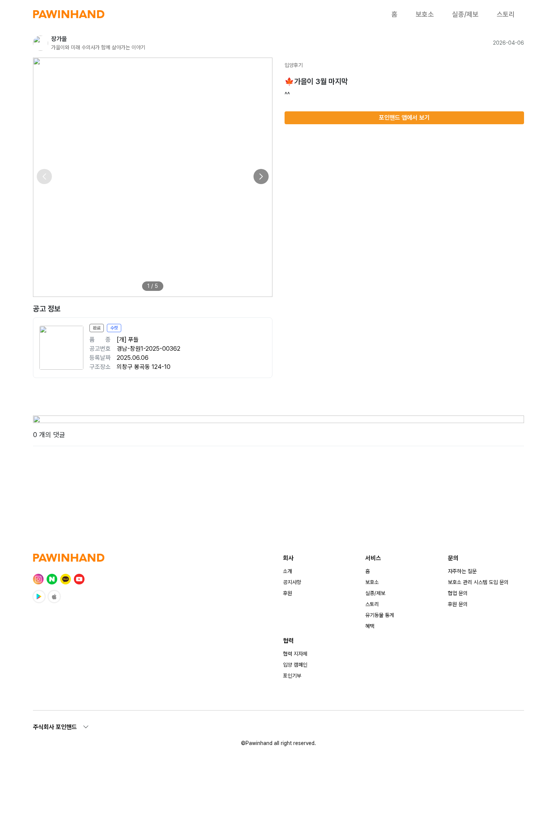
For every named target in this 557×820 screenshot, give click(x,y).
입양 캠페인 (295, 665)
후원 (287, 593)
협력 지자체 (295, 654)
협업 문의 (458, 593)
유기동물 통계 (379, 615)
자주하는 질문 (462, 571)
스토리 (506, 14)
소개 (287, 571)
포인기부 (292, 676)
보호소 (425, 14)
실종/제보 (465, 14)
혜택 (369, 626)
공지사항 (292, 582)
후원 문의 (458, 604)
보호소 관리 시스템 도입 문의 (478, 582)
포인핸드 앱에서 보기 (404, 117)
